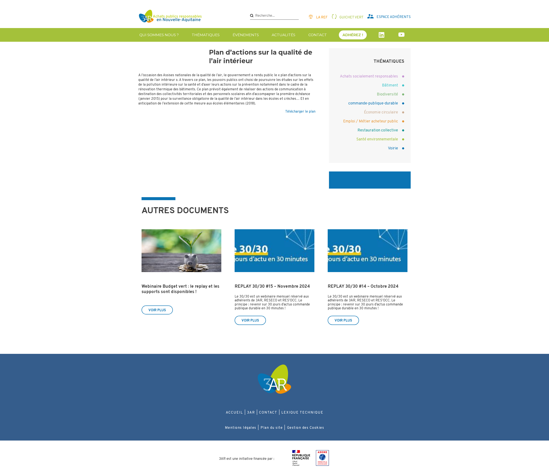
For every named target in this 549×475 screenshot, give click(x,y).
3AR (251, 413)
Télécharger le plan (300, 112)
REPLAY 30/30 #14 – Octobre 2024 (363, 286)
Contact (317, 35)
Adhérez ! (352, 35)
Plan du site (272, 428)
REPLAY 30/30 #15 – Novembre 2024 (272, 286)
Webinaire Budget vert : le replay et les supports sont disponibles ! (180, 289)
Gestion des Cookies (305, 428)
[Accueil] (170, 16)
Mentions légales (240, 428)
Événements (246, 35)
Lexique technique (302, 413)
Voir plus (157, 310)
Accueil (234, 413)
